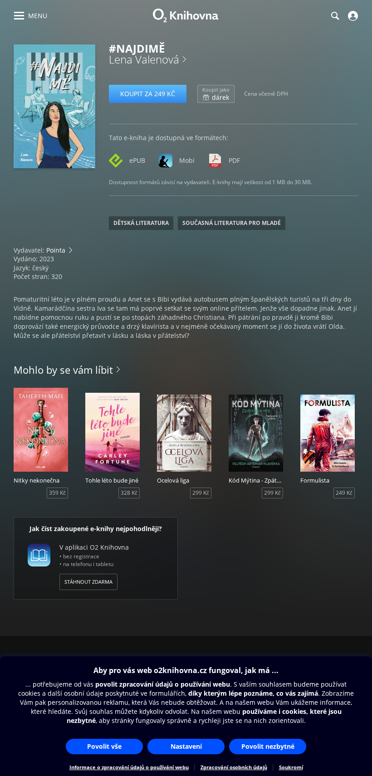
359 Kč (57, 493)
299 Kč (200, 493)
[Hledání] (335, 16)
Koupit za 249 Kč (147, 93)
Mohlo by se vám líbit (63, 369)
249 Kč (344, 493)
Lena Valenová (144, 59)
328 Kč (129, 493)
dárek (216, 94)
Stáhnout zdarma (88, 581)
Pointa (55, 250)
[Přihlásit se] (352, 16)
